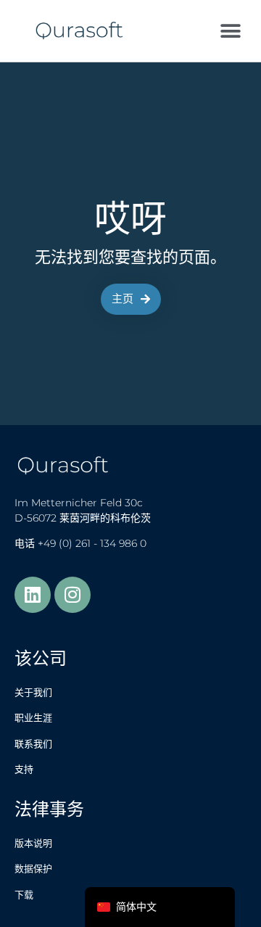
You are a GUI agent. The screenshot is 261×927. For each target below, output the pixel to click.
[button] (230, 31)
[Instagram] (72, 595)
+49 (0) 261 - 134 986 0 (92, 543)
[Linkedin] (32, 595)
